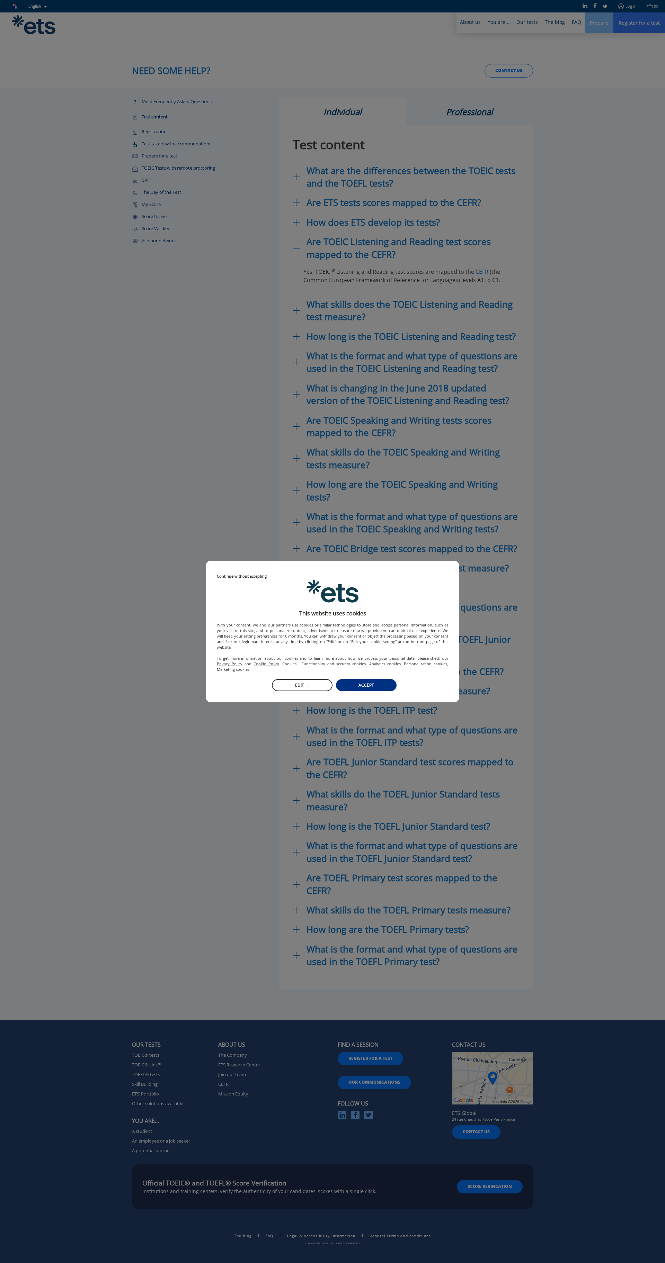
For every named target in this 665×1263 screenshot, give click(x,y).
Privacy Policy (229, 663)
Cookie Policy (266, 663)
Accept (366, 685)
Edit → (302, 685)
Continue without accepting (242, 576)
